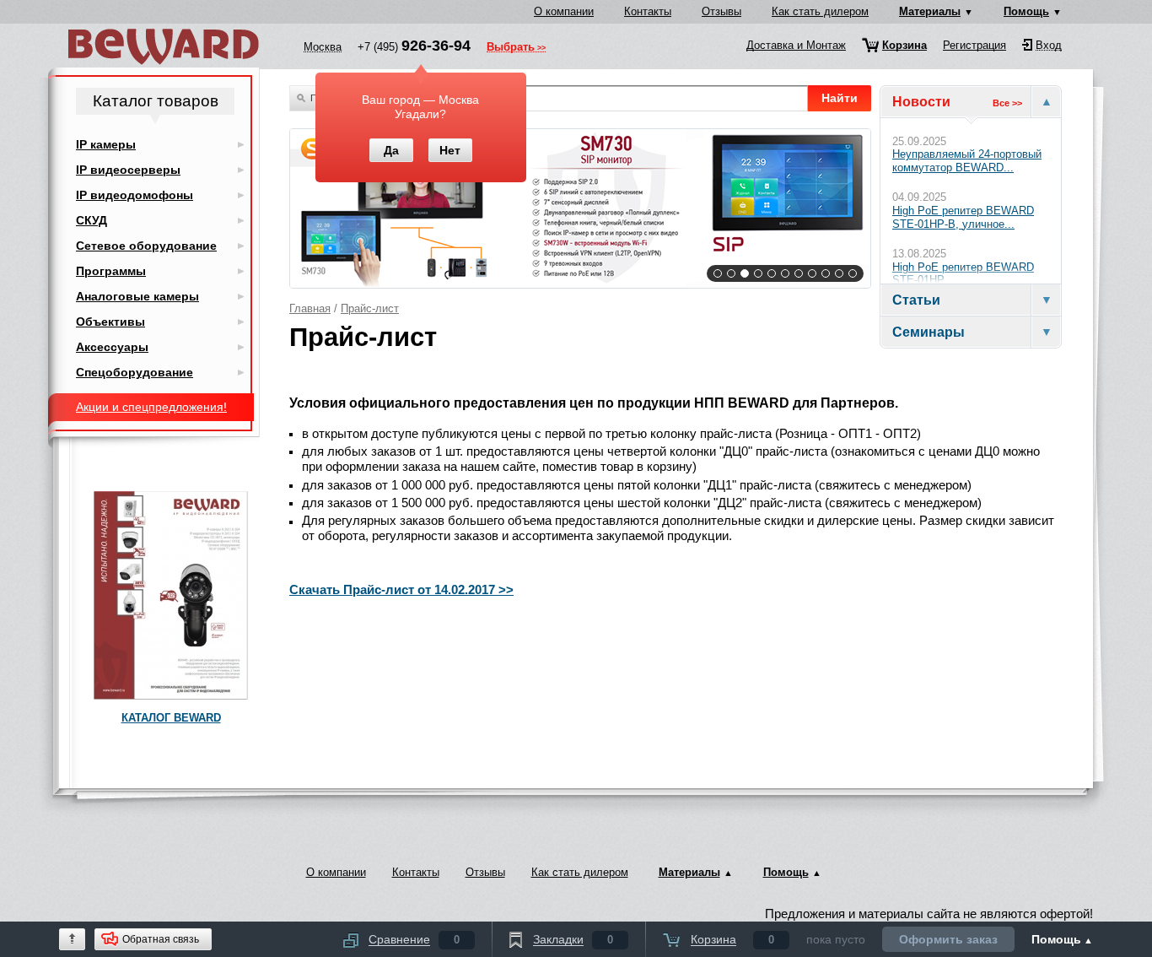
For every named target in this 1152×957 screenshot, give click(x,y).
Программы (111, 271)
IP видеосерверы (128, 169)
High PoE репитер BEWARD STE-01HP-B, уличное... (963, 217)
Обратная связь (160, 939)
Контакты (647, 11)
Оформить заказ (948, 939)
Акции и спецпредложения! (151, 407)
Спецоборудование (134, 372)
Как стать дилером (820, 11)
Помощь (1026, 11)
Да (391, 150)
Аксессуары (112, 347)
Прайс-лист (370, 308)
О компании (564, 11)
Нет (449, 150)
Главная (310, 308)
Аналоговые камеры (137, 296)
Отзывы (721, 11)
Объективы (110, 321)
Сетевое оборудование (146, 245)
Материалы (930, 11)
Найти (839, 98)
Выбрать (511, 48)
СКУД (91, 220)
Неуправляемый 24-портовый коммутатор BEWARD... (967, 161)
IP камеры (106, 144)
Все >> (1007, 103)
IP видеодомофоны (134, 195)
